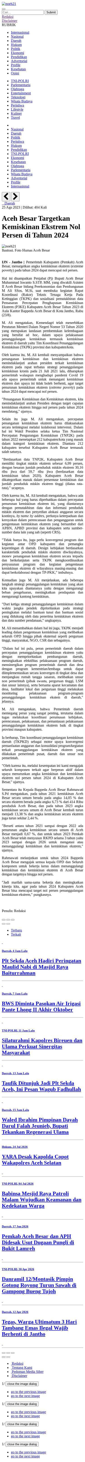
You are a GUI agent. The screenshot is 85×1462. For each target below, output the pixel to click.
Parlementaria (20, 85)
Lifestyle (17, 109)
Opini (15, 73)
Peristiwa (17, 105)
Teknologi (18, 97)
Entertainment (21, 93)
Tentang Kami (21, 1367)
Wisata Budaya (21, 101)
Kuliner (16, 113)
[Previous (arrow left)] (3, 924)
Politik (15, 49)
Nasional (17, 36)
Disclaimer (19, 1376)
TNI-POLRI (20, 81)
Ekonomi (17, 53)
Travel (15, 117)
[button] (28, 1392)
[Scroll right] (15, 196)
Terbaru (16, 930)
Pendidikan (19, 57)
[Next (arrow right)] (8, 924)
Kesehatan (18, 69)
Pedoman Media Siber (27, 1372)
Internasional (20, 32)
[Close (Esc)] (3, 919)
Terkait (16, 934)
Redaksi (17, 1363)
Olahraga (17, 89)
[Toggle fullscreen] (8, 919)
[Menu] (3, 9)
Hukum (16, 45)
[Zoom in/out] (13, 919)
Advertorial (19, 61)
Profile (15, 65)
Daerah (16, 41)
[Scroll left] (6, 196)
